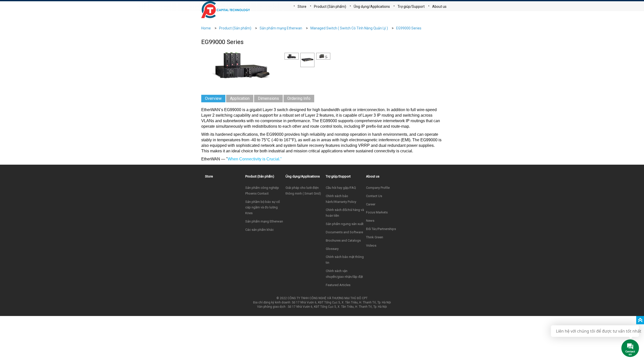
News (370, 220)
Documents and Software (344, 232)
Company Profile (378, 188)
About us (439, 7)
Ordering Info (298, 98)
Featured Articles (338, 285)
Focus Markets (377, 212)
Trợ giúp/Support (411, 7)
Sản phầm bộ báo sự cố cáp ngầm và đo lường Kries (262, 207)
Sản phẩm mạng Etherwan (281, 28)
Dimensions (268, 98)
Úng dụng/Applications (372, 7)
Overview (213, 98)
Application (240, 98)
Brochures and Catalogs (343, 240)
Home (206, 28)
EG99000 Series (408, 28)
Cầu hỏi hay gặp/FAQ (341, 188)
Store (302, 7)
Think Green (374, 237)
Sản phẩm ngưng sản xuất (345, 224)
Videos (371, 245)
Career (370, 204)
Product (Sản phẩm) (330, 7)
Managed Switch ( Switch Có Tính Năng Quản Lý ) (349, 28)
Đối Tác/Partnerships (381, 229)
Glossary (332, 249)
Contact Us (374, 196)
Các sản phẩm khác (259, 230)
